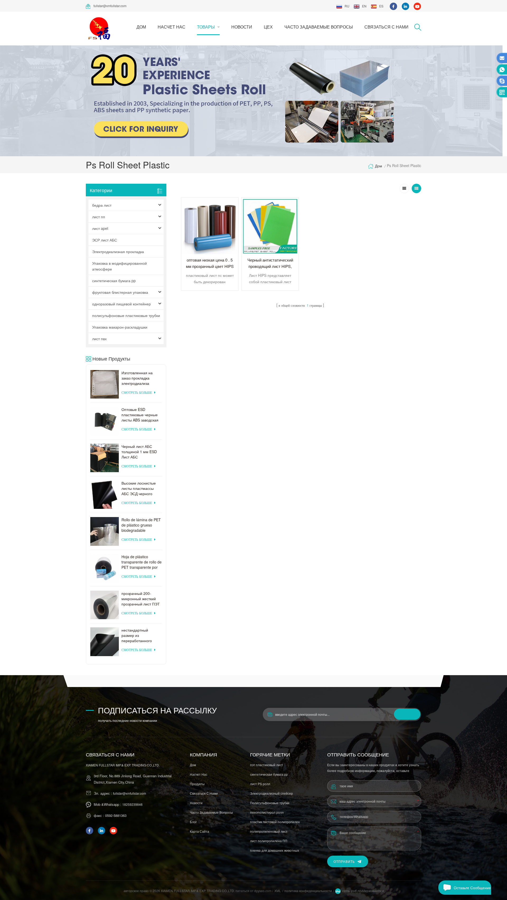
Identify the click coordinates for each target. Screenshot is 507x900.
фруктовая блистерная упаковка (120, 292)
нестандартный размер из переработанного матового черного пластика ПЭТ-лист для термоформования (138, 635)
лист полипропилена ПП (268, 841)
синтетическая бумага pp (114, 280)
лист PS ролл (260, 783)
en (364, 6)
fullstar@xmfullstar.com (109, 5)
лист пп (98, 216)
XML (277, 890)
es (381, 6)
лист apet (100, 228)
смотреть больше (136, 392)
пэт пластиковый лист (266, 764)
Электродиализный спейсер (271, 793)
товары (206, 27)
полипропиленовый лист (269, 831)
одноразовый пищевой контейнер (121, 303)
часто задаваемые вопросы (318, 27)
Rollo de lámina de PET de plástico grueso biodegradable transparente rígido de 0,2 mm (141, 525)
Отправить (344, 861)
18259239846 (132, 804)
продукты (197, 783)
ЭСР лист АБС (104, 240)
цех (268, 27)
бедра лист (101, 205)
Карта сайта (199, 831)
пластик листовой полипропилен (275, 822)
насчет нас (171, 27)
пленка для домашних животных (274, 850)
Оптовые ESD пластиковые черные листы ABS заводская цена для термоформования (139, 415)
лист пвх (99, 338)
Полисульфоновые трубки (269, 802)
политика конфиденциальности (308, 890)
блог (193, 822)
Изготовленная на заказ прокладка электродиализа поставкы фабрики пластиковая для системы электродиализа (137, 378)
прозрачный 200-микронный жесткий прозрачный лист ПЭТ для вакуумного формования (140, 599)
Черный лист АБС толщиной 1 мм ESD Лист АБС (139, 452)
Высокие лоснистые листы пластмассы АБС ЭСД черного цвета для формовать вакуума (140, 488)
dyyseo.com (263, 890)
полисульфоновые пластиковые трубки (126, 315)
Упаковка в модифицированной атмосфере (119, 266)
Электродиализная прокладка (118, 251)
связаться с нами (386, 27)
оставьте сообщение (472, 887)
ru (347, 6)
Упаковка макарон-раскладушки (119, 327)
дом (141, 27)
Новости (241, 27)
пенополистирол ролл (267, 812)
